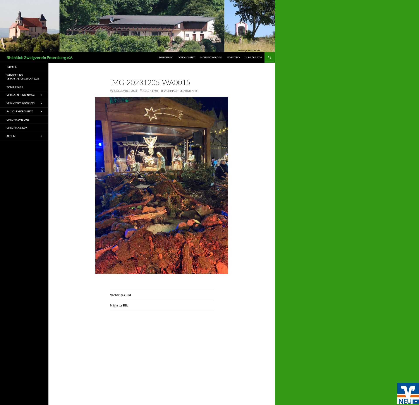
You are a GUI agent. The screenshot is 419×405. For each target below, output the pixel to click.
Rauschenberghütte (20, 111)
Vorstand (233, 57)
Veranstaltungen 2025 (20, 103)
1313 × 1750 (150, 90)
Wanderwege (15, 86)
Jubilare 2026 (253, 57)
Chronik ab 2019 (17, 127)
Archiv (11, 136)
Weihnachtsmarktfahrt (181, 90)
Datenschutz (186, 57)
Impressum (165, 57)
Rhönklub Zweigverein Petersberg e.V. (40, 57)
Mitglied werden (211, 57)
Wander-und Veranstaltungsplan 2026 (23, 77)
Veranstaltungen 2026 (20, 94)
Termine (12, 66)
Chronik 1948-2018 (18, 119)
